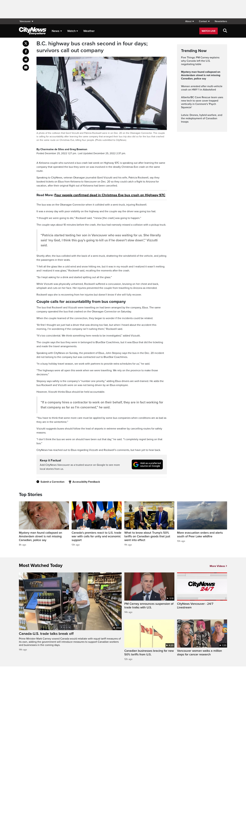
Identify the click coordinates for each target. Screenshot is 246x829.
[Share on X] (26, 43)
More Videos (217, 566)
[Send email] (26, 67)
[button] (189, 21)
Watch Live (208, 31)
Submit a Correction (52, 481)
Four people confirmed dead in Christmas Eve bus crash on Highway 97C (109, 195)
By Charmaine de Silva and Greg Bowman (61, 149)
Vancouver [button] (25, 21)
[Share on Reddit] (26, 59)
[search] (225, 31)
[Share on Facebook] (26, 51)
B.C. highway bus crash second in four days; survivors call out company (92, 47)
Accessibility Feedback (86, 481)
